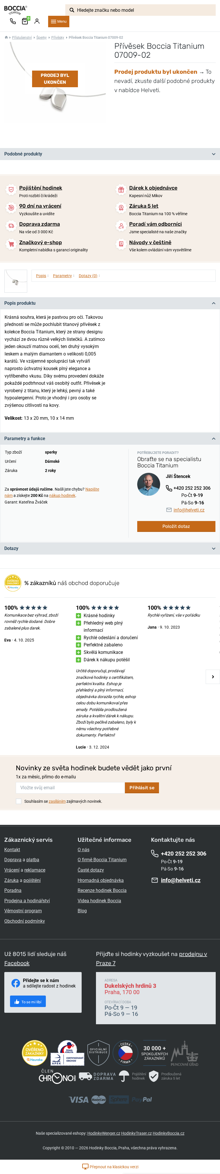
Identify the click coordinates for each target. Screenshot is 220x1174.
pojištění (32, 880)
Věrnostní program (23, 910)
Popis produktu (20, 303)
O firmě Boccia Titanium (102, 859)
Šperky (41, 38)
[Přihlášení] (37, 21)
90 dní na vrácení (40, 206)
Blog (82, 910)
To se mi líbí (31, 1002)
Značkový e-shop (40, 242)
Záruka (11, 880)
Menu (61, 21)
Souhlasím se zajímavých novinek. (63, 801)
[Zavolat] (13, 21)
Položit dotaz (176, 526)
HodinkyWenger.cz (103, 1133)
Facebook (17, 963)
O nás (83, 849)
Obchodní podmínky (24, 921)
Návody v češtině (150, 242)
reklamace (34, 870)
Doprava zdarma (39, 224)
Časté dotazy (91, 870)
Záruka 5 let (143, 206)
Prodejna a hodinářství (27, 900)
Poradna (12, 890)
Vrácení (11, 870)
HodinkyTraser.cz (136, 1133)
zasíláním (57, 801)
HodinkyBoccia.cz (168, 1133)
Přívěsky (57, 38)
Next (213, 677)
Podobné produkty (23, 154)
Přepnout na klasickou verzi (113, 1167)
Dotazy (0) (89, 275)
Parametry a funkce (24, 438)
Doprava (12, 859)
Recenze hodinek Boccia (102, 890)
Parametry (64, 275)
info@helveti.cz (189, 510)
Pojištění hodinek (40, 188)
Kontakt (12, 849)
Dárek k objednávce (153, 188)
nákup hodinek (62, 495)
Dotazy (11, 548)
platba (32, 859)
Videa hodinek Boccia (99, 900)
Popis (42, 275)
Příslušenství (22, 38)
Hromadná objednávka (101, 880)
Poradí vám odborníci (155, 224)
